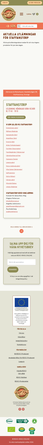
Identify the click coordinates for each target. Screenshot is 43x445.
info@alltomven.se (12, 201)
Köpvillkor (21, 337)
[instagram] (23, 409)
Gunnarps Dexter (12, 159)
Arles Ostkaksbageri (13, 145)
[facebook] (19, 409)
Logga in (21, 361)
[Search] (19, 26)
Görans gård (10, 180)
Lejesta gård (10, 162)
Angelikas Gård (11, 138)
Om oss (21, 333)
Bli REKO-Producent (21, 354)
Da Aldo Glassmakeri (13, 148)
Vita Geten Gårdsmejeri (14, 169)
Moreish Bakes (11, 183)
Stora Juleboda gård (13, 166)
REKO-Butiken (21, 377)
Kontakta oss (21, 344)
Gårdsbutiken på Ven (13, 155)
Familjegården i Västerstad (15, 152)
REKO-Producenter (21, 381)
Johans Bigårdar (11, 187)
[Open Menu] (21, 14)
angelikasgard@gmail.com (15, 206)
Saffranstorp (10, 173)
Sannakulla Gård (11, 135)
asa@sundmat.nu (12, 211)
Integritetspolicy (21, 341)
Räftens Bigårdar (12, 131)
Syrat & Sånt (10, 142)
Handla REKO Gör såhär (21, 372)
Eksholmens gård (12, 128)
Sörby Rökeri (10, 176)
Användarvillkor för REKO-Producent (21, 358)
